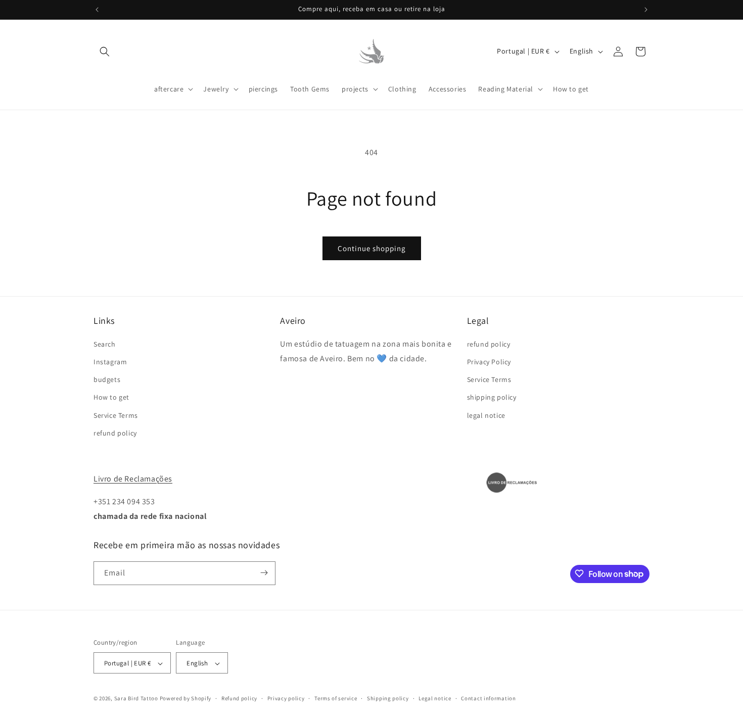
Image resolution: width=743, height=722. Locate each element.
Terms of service (335, 698)
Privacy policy (286, 698)
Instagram (110, 361)
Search (105, 343)
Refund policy (239, 698)
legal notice (486, 414)
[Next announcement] (646, 9)
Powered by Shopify (186, 698)
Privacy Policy (489, 361)
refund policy (115, 432)
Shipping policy (388, 698)
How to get (111, 397)
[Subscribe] (264, 573)
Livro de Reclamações (133, 478)
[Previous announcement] (97, 9)
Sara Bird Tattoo (136, 698)
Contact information (488, 698)
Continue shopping (372, 248)
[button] (105, 51)
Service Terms (116, 414)
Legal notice (435, 698)
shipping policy (492, 397)
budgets (107, 379)
